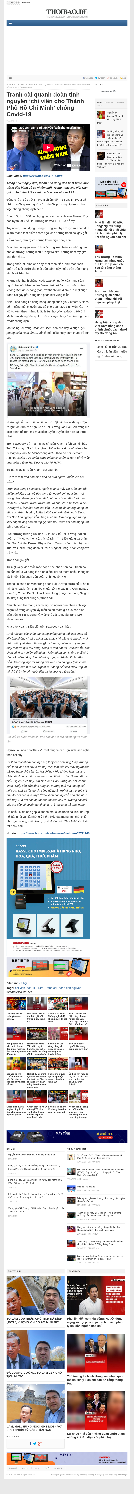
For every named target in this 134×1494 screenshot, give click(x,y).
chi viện (20, 988)
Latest (100, 102)
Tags (99, 105)
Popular (109, 102)
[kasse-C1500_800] (48, 954)
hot (29, 988)
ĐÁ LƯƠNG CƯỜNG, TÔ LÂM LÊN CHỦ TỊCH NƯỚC (34, 1374)
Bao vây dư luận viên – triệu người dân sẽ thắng (111, 351)
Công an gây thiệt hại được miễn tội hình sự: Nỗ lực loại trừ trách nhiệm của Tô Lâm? (100, 1257)
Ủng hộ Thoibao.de (86, 1186)
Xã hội (30, 85)
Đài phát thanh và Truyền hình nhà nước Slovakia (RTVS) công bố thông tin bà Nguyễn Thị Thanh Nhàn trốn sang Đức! (101, 1172)
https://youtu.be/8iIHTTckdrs (43, 175)
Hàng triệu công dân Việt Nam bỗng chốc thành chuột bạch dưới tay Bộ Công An (111, 328)
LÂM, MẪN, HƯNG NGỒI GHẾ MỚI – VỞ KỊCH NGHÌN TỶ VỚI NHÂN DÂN (34, 1428)
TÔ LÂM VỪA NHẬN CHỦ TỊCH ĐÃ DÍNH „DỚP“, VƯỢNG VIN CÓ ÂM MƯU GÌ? (34, 1320)
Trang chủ (13, 1468)
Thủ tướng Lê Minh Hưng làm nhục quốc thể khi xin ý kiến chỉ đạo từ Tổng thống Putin (109, 264)
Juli (21, 85)
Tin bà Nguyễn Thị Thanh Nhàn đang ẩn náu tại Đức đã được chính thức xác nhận (99, 1156)
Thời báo (16, 1475)
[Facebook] (31, 1444)
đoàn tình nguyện (70, 988)
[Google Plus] (40, 1444)
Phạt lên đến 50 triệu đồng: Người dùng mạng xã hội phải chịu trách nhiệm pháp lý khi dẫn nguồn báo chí (110, 230)
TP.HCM (37, 988)
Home (9, 85)
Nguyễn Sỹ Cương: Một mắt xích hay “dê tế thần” (31, 1154)
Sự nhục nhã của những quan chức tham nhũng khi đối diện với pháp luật (108, 297)
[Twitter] (35, 1444)
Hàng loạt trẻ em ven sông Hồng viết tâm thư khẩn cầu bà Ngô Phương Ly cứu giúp (98, 1228)
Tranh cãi (51, 988)
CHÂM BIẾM (102, 205)
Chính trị (25, 1468)
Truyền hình (15, 1271)
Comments (119, 102)
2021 (15, 85)
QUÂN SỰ (58, 1468)
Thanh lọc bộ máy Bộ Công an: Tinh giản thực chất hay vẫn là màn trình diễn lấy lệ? (99, 1214)
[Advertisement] (67, 51)
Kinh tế (36, 1468)
